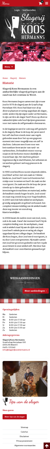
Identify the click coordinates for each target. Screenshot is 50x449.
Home (5, 78)
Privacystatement (24, 441)
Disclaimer (24, 436)
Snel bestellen (29, 10)
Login (17, 10)
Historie (22, 78)
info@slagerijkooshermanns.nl (16, 350)
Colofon (24, 432)
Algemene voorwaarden (25, 445)
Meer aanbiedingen (35, 291)
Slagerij (13, 78)
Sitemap (24, 427)
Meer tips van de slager (15, 417)
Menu (7, 66)
